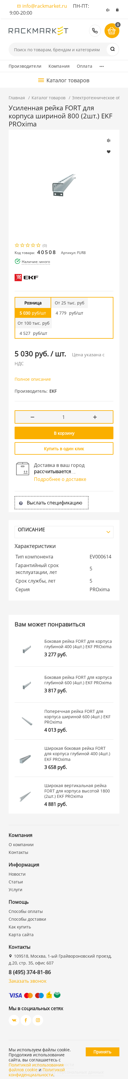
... (101, 65)
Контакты (18, 852)
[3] (28, 245)
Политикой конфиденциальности (37, 1072)
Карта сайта (21, 934)
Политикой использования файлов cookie (36, 1067)
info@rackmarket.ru (44, 6)
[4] (33, 245)
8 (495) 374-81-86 (95, 31)
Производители (25, 66)
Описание (31, 529)
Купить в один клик (64, 448)
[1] (17, 245)
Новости (17, 874)
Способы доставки (27, 919)
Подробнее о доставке (60, 479)
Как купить (20, 927)
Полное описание (33, 379)
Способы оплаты (26, 911)
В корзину (64, 433)
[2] (22, 245)
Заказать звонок (27, 981)
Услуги (15, 889)
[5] (38, 245)
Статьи (16, 882)
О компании (21, 844)
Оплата (84, 66)
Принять (102, 1052)
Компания (59, 66)
